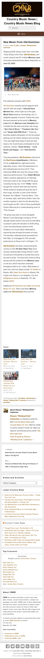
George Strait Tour (9, 574)
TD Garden (34, 269)
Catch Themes (28, 656)
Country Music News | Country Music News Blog (22, 21)
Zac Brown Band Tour (10, 581)
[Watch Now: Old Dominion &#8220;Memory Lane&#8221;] (11, 353)
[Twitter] (13, 646)
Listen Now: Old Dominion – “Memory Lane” (28, 361)
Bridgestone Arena (10, 278)
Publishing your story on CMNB (15, 636)
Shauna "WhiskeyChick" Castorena (14, 400)
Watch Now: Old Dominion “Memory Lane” (10, 361)
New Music (22, 398)
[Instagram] (32, 646)
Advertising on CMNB (12, 633)
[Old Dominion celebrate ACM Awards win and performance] (11, 375)
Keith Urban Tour (8, 562)
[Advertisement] (22, 318)
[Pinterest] (18, 646)
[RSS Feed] (27, 646)
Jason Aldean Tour (9, 579)
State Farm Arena (21, 272)
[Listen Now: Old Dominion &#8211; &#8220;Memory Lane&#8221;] (28, 353)
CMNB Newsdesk (15, 620)
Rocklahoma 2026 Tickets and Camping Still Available (22, 540)
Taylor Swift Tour (8, 577)
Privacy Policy (27, 653)
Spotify (37, 646)
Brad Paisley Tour (8, 572)
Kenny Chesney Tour (9, 567)
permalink (6, 402)
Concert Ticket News (15, 523)
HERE (28, 101)
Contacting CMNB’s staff (13, 638)
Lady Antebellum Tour (10, 565)
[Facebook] (8, 646)
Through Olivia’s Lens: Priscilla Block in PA (19, 528)
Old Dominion (30, 54)
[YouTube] (22, 646)
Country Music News (22, 422)
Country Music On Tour (19, 424)
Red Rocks (11, 160)
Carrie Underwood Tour (10, 570)
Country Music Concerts (28, 558)
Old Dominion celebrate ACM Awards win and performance (9, 384)
